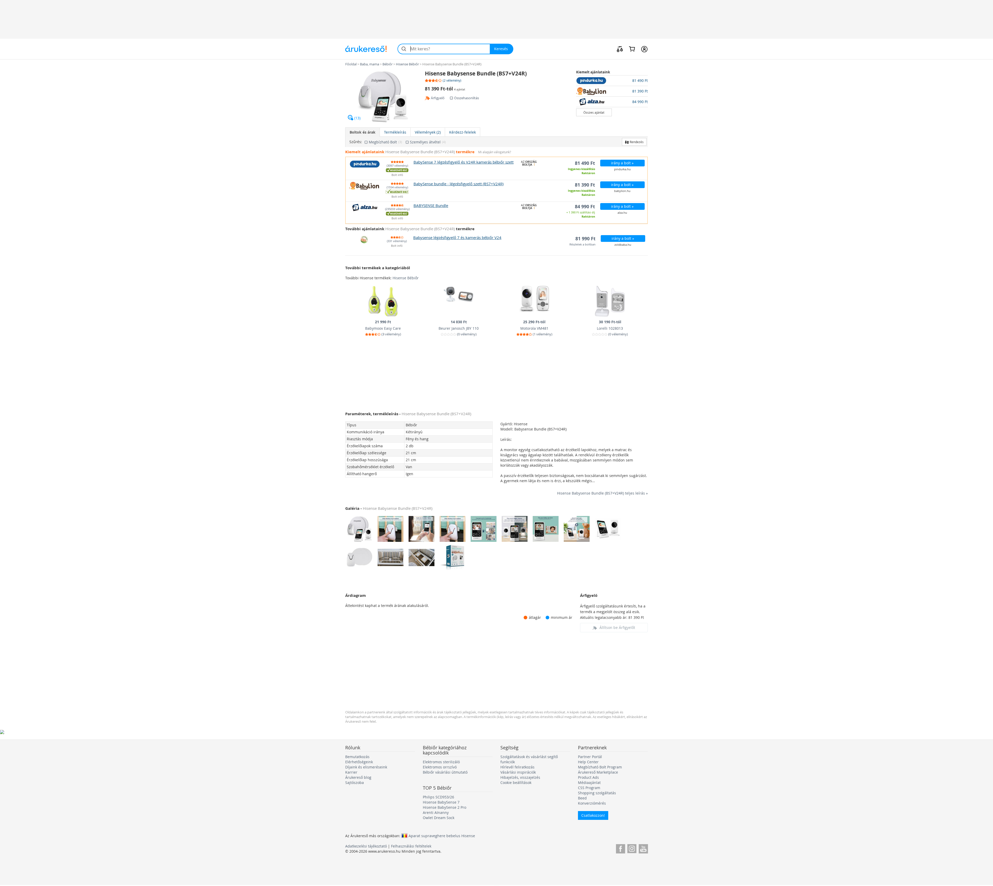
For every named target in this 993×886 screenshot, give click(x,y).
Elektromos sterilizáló (441, 761)
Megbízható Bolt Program (600, 767)
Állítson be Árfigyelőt (617, 627)
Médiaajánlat (589, 782)
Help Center (588, 761)
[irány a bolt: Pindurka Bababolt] (594, 80)
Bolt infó (397, 175)
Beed (582, 798)
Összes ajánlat (593, 112)
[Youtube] (643, 848)
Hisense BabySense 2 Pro (444, 807)
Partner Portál (590, 756)
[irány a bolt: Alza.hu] (594, 102)
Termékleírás (395, 132)
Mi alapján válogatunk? (494, 152)
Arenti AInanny (436, 812)
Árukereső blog (358, 777)
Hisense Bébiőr (406, 277)
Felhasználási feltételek (411, 846)
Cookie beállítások (515, 782)
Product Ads (588, 777)
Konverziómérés (592, 803)
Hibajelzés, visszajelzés (520, 777)
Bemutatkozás (357, 756)
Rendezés (636, 142)
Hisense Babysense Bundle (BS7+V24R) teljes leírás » (602, 493)
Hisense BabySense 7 (441, 802)
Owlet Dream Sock (438, 817)
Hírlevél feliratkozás (517, 767)
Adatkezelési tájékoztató (366, 846)
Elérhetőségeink (359, 761)
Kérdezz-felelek (462, 132)
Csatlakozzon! (593, 815)
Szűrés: (355, 142)
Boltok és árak (362, 132)
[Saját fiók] (644, 49)
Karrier (351, 772)
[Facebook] (620, 848)
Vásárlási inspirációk (518, 772)
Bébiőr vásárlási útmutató (445, 772)
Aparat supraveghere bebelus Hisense (442, 835)
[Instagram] (631, 848)
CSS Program (589, 787)
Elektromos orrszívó (440, 767)
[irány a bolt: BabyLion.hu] (594, 91)
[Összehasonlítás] (620, 49)
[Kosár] (632, 49)
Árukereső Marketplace (598, 772)
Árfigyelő (438, 98)
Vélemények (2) (428, 132)
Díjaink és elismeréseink (366, 767)
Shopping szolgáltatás (597, 792)
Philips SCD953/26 (438, 797)
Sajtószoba (354, 782)
